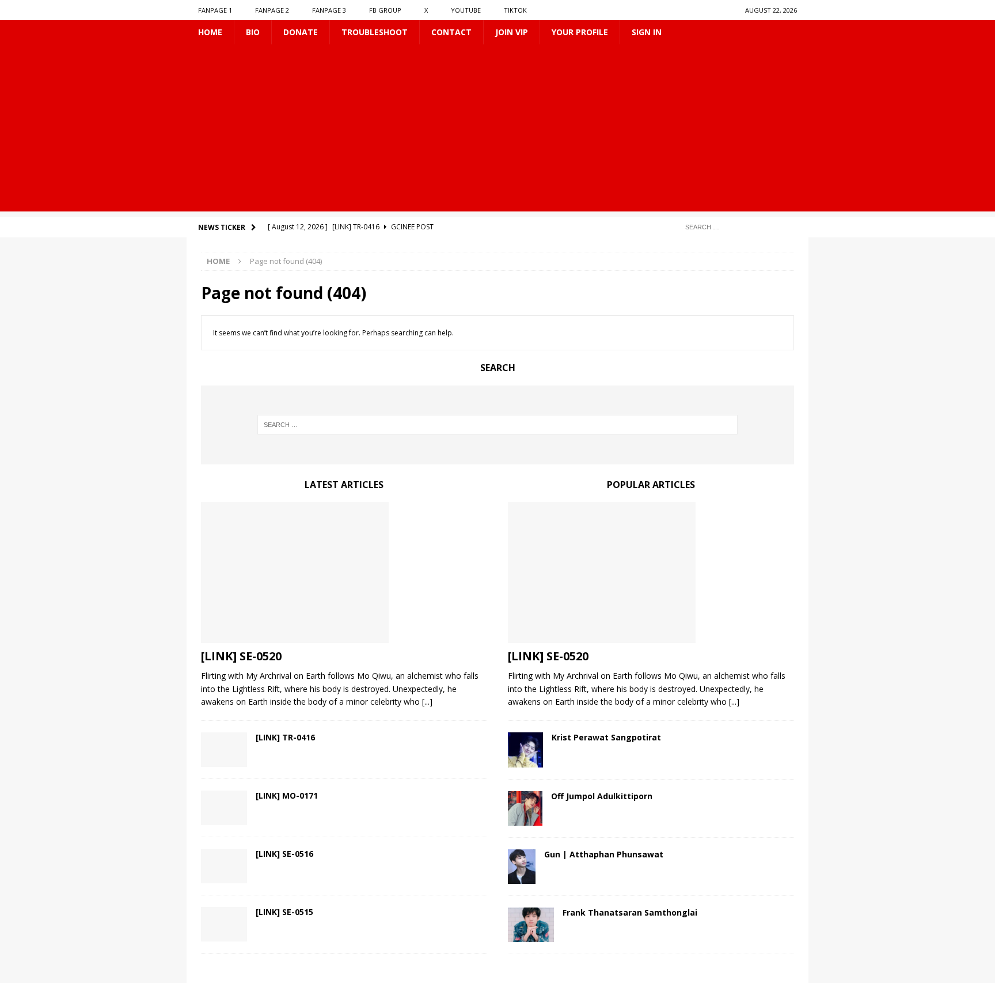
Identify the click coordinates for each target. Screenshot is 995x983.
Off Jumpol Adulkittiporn (601, 796)
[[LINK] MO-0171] (224, 808)
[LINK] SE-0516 (284, 853)
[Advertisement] (497, 130)
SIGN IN (647, 32)
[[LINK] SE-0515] (224, 924)
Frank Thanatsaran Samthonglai (630, 912)
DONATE (300, 32)
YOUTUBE (466, 10)
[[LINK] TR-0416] (224, 749)
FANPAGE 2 (272, 10)
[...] (427, 701)
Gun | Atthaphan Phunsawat (603, 854)
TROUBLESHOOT (374, 32)
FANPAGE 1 (215, 10)
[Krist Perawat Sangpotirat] (525, 750)
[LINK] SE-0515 (284, 911)
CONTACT (451, 32)
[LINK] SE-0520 (241, 656)
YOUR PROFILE (580, 32)
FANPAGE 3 (329, 10)
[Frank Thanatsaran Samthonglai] (531, 925)
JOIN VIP (511, 32)
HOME (210, 32)
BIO (253, 32)
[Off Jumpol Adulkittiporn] (525, 808)
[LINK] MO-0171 (287, 795)
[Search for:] (736, 226)
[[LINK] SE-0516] (224, 866)
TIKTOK (515, 10)
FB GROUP (385, 10)
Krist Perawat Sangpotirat (606, 737)
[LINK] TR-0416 (285, 737)
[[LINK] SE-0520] (344, 572)
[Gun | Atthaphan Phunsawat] (522, 866)
